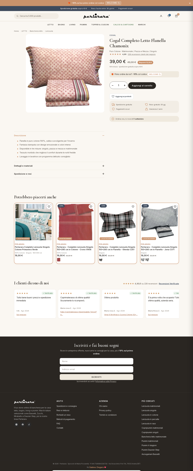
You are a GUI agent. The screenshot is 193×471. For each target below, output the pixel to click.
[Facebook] (22, 424)
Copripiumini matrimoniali (152, 428)
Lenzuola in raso (149, 423)
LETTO (50, 25)
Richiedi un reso (64, 415)
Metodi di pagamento (66, 419)
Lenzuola (49, 31)
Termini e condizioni (108, 415)
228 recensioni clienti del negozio (142, 54)
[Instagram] (16, 424)
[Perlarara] (96, 16)
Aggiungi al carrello (142, 85)
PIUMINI (83, 25)
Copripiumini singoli (150, 432)
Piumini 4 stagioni (149, 445)
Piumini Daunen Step (150, 450)
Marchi (142, 25)
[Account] (161, 16)
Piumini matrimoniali (150, 441)
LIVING (72, 25)
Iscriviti (96, 377)
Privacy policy (105, 410)
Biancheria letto (36, 31)
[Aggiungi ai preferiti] (49, 206)
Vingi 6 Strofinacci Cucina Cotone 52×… (121, 315)
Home (16, 31)
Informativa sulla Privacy (106, 381)
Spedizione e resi (23, 174)
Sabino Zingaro (96, 467)
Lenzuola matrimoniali (151, 406)
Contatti (60, 428)
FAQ (58, 423)
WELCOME (112, 3)
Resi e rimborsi (63, 410)
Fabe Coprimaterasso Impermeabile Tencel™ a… (78, 313)
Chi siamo (103, 406)
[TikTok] (29, 424)
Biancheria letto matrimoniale (154, 437)
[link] (59, 260)
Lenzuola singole (149, 410)
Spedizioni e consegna (67, 406)
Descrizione (20, 135)
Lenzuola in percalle (150, 419)
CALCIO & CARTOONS (123, 25)
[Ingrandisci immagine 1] (65, 73)
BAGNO (61, 25)
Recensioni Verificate (169, 284)
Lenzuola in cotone (150, 415)
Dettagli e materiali (23, 166)
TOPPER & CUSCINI (100, 25)
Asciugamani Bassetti (151, 454)
